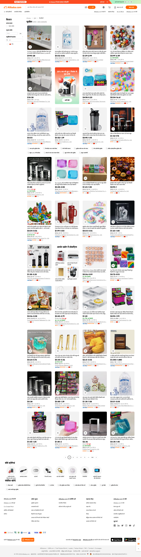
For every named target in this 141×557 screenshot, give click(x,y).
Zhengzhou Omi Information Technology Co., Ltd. (95, 101)
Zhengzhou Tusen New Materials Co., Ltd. (122, 405)
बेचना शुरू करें (117, 506)
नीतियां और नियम (35, 521)
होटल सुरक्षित (93, 485)
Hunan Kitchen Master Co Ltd (64, 365)
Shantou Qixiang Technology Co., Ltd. (38, 238)
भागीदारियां (116, 517)
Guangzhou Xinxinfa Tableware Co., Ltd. (38, 320)
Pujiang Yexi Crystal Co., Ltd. (35, 194)
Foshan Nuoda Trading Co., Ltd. (119, 191)
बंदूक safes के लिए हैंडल (35, 152)
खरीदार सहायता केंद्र (91, 503)
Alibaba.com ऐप (87, 539)
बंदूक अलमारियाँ (84, 152)
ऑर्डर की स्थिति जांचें (118, 510)
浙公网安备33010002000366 (102, 554)
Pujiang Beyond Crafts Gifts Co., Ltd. (121, 140)
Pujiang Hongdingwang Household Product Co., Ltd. (122, 235)
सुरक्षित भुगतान (34, 503)
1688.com (51, 548)
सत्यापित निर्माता (62, 503)
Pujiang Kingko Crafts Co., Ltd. (36, 405)
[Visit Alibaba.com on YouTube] (130, 525)
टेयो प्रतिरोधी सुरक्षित (98, 148)
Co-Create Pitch (9, 506)
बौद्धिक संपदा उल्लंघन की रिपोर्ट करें (94, 517)
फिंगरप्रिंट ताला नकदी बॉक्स (51, 148)
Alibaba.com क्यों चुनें (9, 503)
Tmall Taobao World (61, 548)
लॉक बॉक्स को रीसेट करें (80, 485)
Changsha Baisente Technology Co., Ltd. (67, 323)
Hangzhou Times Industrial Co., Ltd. (120, 101)
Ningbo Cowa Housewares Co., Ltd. (93, 141)
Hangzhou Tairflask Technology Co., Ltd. (67, 235)
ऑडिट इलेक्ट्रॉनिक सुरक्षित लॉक (114, 148)
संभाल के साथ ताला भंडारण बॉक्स (52, 152)
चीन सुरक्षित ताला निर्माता (65, 485)
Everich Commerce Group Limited (93, 60)
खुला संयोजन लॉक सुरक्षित (70, 152)
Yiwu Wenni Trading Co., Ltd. (63, 141)
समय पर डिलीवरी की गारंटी (37, 510)
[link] (138, 538)
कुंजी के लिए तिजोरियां (40, 485)
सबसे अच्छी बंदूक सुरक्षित (13, 489)
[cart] (109, 7)
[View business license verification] (88, 554)
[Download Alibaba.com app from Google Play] (130, 540)
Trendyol (91, 548)
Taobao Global (78, 548)
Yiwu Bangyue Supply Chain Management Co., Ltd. (67, 191)
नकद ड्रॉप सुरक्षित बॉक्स (35, 148)
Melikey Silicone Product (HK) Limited (94, 405)
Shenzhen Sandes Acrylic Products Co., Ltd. (95, 321)
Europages (98, 548)
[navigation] (14, 238)
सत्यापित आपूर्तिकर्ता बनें (119, 514)
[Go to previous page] (65, 457)
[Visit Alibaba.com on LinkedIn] (118, 525)
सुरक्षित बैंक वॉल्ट (114, 485)
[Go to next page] (96, 457)
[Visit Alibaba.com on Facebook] (115, 525)
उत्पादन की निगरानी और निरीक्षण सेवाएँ (40, 517)
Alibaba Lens (12, 539)
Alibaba (28, 18)
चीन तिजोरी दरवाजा (66, 148)
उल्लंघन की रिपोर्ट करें (91, 521)
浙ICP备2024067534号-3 (119, 554)
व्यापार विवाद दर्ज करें (91, 510)
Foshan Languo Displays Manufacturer (38, 60)
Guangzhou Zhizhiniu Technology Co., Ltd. (95, 191)
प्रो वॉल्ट (52, 485)
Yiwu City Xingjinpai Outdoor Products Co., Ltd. (39, 278)
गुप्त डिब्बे (104, 485)
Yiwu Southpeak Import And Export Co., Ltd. (95, 364)
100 (92, 457)
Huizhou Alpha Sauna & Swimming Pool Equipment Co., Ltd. (122, 364)
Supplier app (77, 539)
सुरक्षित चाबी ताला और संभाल (82, 148)
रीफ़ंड (87, 514)
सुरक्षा (35, 18)
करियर (5, 514)
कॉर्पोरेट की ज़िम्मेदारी (8, 510)
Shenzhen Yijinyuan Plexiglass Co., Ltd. (38, 101)
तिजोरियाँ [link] (41, 18)
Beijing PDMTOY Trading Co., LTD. (37, 446)
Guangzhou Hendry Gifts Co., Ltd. (65, 405)
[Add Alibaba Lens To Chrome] (27, 540)
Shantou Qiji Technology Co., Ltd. (92, 235)
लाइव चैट (88, 506)
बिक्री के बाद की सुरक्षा (36, 514)
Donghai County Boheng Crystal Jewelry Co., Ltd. (122, 61)
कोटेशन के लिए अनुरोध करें (65, 506)
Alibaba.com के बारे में (10, 499)
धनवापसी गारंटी (34, 506)
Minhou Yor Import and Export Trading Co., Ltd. (122, 278)
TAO (85, 548)
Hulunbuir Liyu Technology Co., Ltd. (120, 320)
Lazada (70, 548)
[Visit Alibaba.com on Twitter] (122, 525)
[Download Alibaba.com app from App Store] (116, 540)
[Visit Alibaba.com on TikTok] (134, 525)
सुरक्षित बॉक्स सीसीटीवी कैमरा (24, 485)
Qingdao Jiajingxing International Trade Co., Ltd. (39, 364)
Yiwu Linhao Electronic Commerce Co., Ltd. (95, 280)
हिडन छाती (10, 485)
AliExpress (43, 548)
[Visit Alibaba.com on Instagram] (126, 525)
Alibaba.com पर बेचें (119, 503)
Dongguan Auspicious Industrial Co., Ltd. (67, 60)
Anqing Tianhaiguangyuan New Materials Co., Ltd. (39, 141)
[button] (86, 7)
